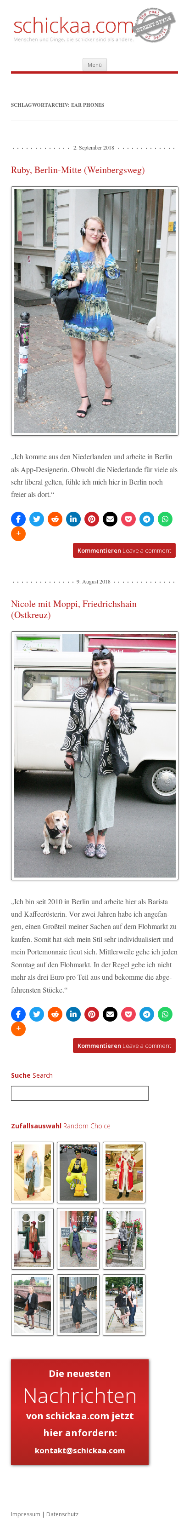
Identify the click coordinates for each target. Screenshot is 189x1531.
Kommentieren (124, 550)
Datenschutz (62, 1514)
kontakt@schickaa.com (80, 1450)
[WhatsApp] (165, 519)
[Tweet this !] (36, 519)
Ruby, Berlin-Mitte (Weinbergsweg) (78, 169)
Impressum (25, 1514)
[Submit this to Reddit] (55, 519)
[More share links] (18, 533)
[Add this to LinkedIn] (73, 519)
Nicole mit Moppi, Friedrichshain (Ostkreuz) (74, 609)
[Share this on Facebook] (18, 519)
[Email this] (110, 519)
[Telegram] (146, 519)
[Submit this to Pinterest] (91, 519)
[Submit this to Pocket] (128, 519)
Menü (95, 64)
